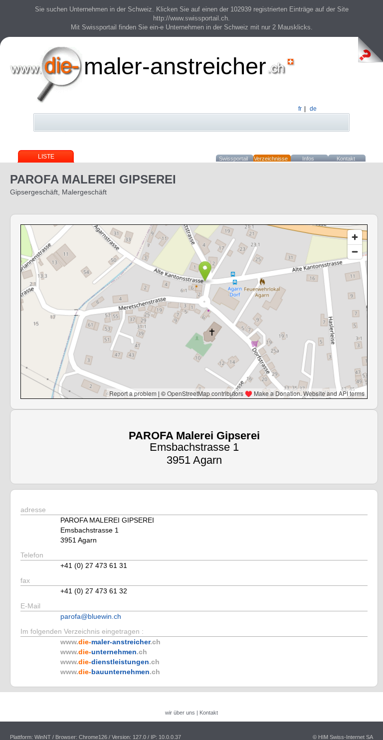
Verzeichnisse (271, 159)
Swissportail (233, 159)
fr (300, 108)
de (313, 108)
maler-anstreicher (175, 66)
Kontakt (346, 159)
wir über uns (180, 713)
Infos (308, 159)
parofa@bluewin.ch (90, 616)
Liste (46, 156)
